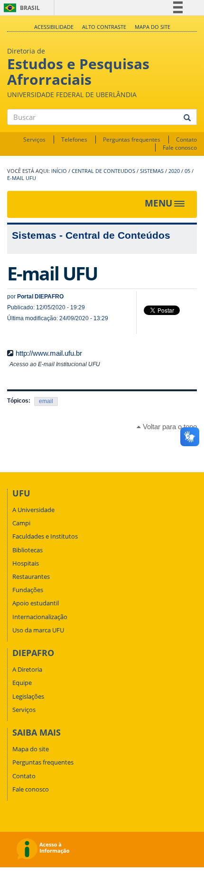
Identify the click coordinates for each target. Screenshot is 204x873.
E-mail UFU (21, 178)
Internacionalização (39, 616)
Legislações (28, 696)
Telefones (74, 139)
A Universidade (33, 509)
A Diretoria (27, 669)
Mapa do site (152, 26)
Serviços (34, 139)
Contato (186, 139)
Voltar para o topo (169, 427)
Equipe (22, 682)
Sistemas (152, 171)
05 (187, 171)
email (46, 401)
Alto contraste (104, 26)
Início (59, 171)
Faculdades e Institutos (45, 536)
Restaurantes (31, 576)
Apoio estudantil (35, 603)
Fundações (27, 589)
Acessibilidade (54, 26)
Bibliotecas (27, 550)
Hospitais (25, 563)
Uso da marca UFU (38, 630)
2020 (174, 171)
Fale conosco (180, 148)
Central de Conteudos (103, 171)
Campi (21, 523)
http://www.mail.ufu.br (49, 353)
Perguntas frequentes (131, 139)
